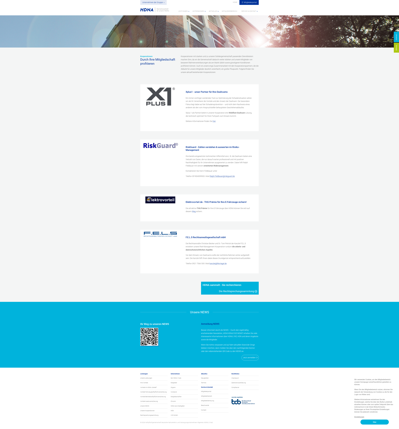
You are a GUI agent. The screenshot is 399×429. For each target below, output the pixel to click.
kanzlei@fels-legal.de (218, 263)
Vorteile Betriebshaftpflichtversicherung (153, 396)
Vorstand (174, 392)
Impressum (235, 378)
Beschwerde (205, 405)
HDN (172, 410)
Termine (203, 383)
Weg (194, 211)
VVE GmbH (174, 415)
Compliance (235, 387)
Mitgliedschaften (176, 396)
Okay (374, 422)
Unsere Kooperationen (147, 410)
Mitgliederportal (206, 391)
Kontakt (203, 410)
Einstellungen (359, 417)
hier (214, 121)
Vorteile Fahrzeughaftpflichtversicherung (153, 392)
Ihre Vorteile (144, 383)
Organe (173, 387)
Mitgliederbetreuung (207, 400)
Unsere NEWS (144, 406)
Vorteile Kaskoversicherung (149, 401)
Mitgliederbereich (206, 396)
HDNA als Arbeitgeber (178, 406)
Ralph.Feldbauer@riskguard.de (222, 176)
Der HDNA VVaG (176, 378)
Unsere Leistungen (146, 378)
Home (235, 2)
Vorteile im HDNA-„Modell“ (148, 387)
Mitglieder (174, 383)
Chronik (173, 401)
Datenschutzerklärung (239, 383)
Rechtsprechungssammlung (149, 415)
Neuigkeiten (205, 378)
